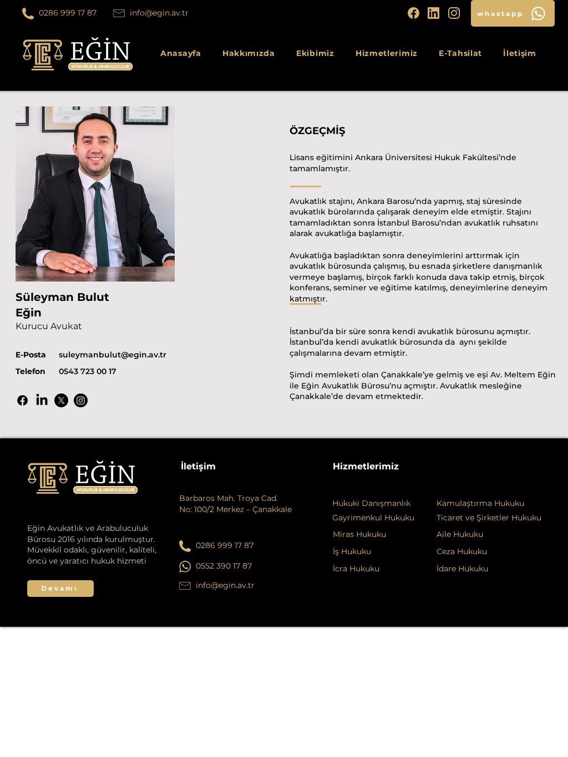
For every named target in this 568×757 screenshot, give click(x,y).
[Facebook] (22, 400)
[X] (61, 400)
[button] (386, 53)
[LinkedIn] (42, 400)
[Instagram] (81, 400)
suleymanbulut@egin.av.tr (112, 355)
